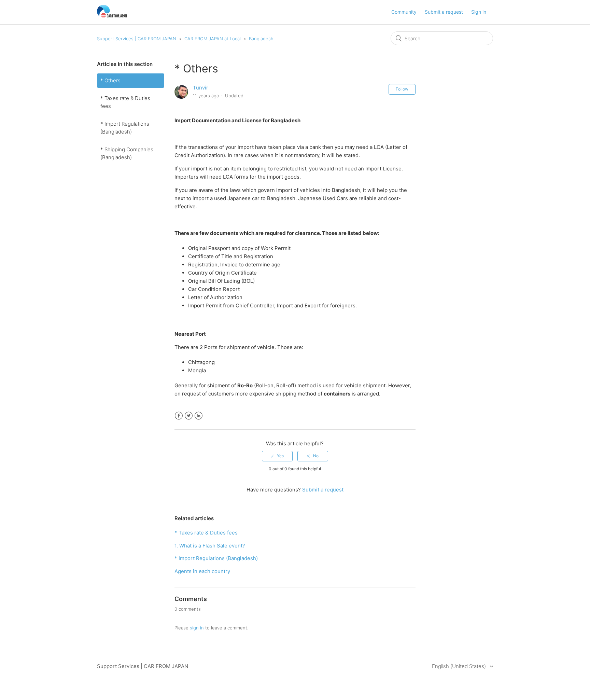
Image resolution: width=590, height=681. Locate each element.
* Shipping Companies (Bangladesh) (126, 153)
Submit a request (444, 12)
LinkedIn (198, 416)
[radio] (277, 456)
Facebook (178, 416)
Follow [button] (402, 89)
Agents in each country (202, 571)
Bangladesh (261, 38)
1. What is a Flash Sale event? (209, 545)
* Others (110, 80)
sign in (197, 627)
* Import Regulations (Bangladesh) (124, 128)
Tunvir (200, 87)
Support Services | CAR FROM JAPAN (136, 38)
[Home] (112, 15)
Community (404, 12)
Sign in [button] (478, 12)
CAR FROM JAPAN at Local (212, 38)
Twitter (188, 416)
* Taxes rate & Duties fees (125, 102)
